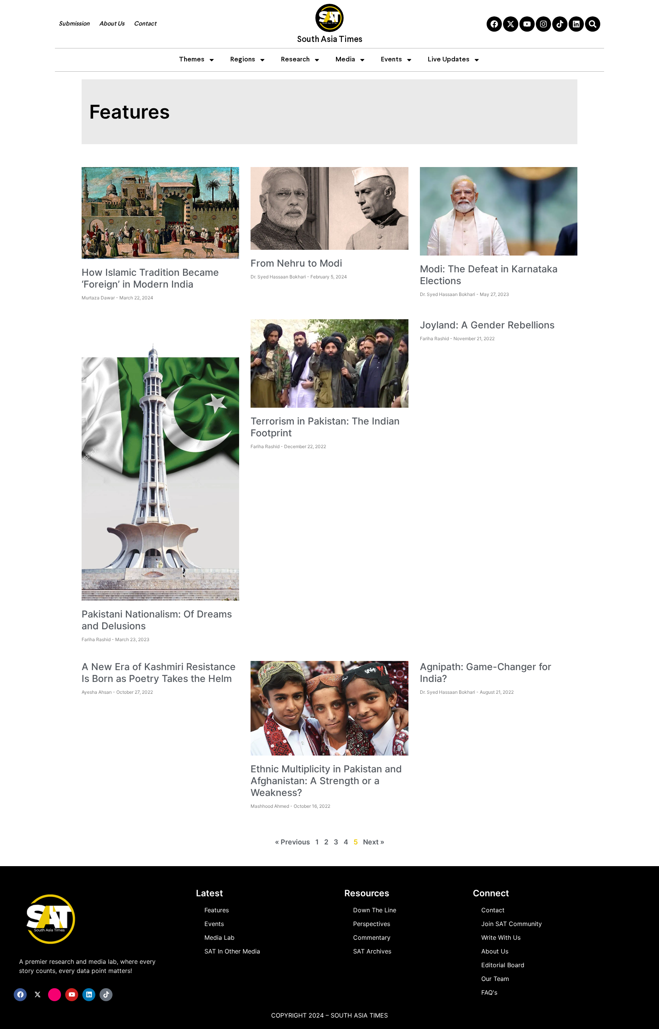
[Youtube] (527, 24)
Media (345, 59)
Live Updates (448, 59)
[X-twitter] (510, 24)
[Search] (592, 24)
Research (295, 59)
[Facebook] (494, 24)
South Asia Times (329, 40)
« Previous (292, 842)
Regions (242, 59)
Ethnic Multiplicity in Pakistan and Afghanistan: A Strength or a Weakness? (326, 780)
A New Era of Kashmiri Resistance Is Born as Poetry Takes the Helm (159, 672)
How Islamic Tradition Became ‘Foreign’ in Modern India (150, 278)
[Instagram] (543, 24)
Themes (191, 59)
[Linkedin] (576, 24)
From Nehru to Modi (296, 263)
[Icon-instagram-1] (54, 994)
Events (391, 59)
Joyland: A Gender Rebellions (487, 325)
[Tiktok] (559, 24)
